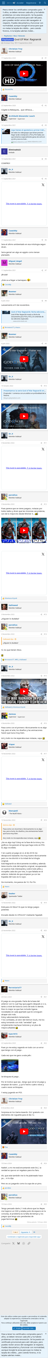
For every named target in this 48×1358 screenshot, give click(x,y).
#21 (45, 997)
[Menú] (4, 2)
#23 (45, 1108)
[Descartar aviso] (44, 9)
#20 (45, 930)
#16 (45, 723)
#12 (45, 504)
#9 (46, 343)
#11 (45, 443)
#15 (45, 676)
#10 (45, 386)
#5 (46, 179)
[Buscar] (44, 3)
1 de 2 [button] (15, 1232)
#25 (45, 1204)
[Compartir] (42, 58)
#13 (45, 614)
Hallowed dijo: (8, 639)
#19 (45, 903)
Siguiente (25, 1232)
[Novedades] (39, 3)
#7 (46, 270)
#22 (45, 1043)
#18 (45, 820)
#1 (46, 58)
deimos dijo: (7, 825)
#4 (46, 159)
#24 (45, 1163)
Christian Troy (8, 43)
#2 (46, 105)
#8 (46, 301)
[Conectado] (6, 499)
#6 (46, 240)
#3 (46, 125)
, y (15, 660)
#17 (45, 754)
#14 (45, 634)
